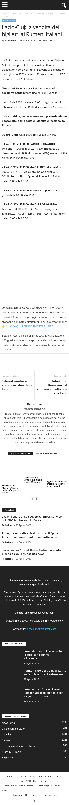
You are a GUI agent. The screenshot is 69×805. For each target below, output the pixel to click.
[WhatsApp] (32, 50)
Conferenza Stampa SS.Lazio (18, 746)
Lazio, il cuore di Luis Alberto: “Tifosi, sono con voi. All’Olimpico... (43, 654)
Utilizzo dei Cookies (25, 776)
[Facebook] (6, 50)
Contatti (59, 776)
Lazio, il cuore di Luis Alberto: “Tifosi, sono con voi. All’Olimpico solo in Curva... (32, 518)
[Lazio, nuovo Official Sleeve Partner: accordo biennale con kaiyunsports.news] (11, 703)
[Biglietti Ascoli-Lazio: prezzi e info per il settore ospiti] (57, 469)
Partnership (45, 776)
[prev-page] (32, 499)
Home (4, 13)
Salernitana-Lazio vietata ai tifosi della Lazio (17, 385)
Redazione (10, 40)
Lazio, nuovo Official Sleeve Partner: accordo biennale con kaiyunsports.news (31, 552)
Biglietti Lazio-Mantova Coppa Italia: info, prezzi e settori (11, 489)
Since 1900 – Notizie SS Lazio (35, 781)
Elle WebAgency (53, 620)
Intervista (7, 734)
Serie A (6, 740)
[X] (14, 50)
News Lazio (8, 722)
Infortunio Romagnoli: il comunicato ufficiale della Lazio (52, 387)
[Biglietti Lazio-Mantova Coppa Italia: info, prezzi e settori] (12, 471)
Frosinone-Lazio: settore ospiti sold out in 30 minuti (33, 479)
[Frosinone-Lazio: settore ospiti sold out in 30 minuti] (34, 467)
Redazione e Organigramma (26, 794)
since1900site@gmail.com (39, 612)
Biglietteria (16, 13)
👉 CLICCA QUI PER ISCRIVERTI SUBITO (28, 326)
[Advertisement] (34, 260)
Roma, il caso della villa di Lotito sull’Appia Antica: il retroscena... (45, 672)
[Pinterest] (23, 50)
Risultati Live (50, 794)
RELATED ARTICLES (20, 453)
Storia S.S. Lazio (11, 751)
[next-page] (37, 499)
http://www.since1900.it (34, 409)
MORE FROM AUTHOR (47, 453)
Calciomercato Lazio (13, 728)
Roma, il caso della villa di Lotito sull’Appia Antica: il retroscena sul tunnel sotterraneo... (31, 535)
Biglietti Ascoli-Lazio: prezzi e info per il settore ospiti (57, 484)
